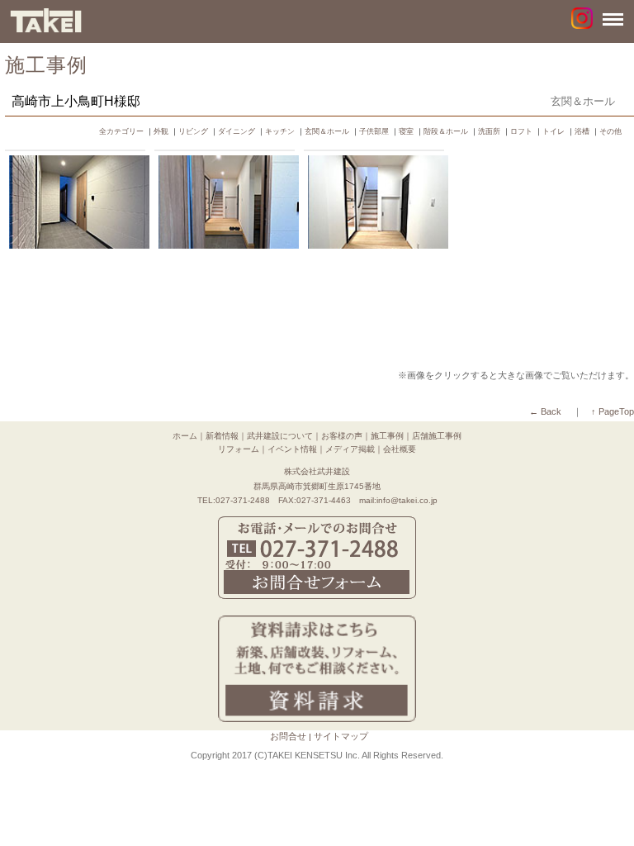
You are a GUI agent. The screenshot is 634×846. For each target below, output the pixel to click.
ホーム (185, 435)
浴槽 (582, 131)
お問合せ (288, 736)
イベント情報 (292, 449)
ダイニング (236, 131)
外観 (161, 131)
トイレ (553, 131)
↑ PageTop (612, 411)
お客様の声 (341, 435)
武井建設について (280, 435)
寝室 (406, 131)
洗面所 (489, 131)
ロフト (521, 131)
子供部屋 (374, 131)
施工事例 (387, 435)
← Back (545, 411)
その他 (610, 131)
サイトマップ (341, 736)
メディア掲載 (350, 449)
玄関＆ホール (327, 131)
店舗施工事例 (436, 435)
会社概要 (399, 449)
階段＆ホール (445, 131)
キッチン (280, 131)
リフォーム (238, 449)
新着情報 (222, 435)
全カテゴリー (121, 131)
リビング (193, 131)
